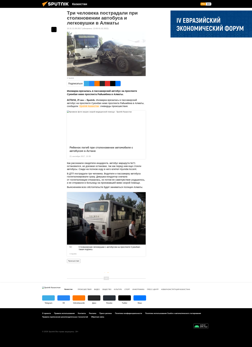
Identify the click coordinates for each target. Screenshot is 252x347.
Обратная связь (97, 317)
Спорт (127, 289)
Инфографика (138, 289)
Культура (118, 289)
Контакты (82, 313)
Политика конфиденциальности (128, 313)
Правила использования (64, 313)
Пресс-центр (153, 289)
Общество (106, 289)
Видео (97, 289)
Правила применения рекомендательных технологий (65, 317)
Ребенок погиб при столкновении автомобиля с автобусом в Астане (101, 149)
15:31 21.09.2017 (74, 28)
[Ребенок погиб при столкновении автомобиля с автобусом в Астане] (106, 127)
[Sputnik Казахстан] (56, 7)
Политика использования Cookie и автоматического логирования (173, 313)
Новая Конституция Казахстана (175, 289)
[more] (141, 156)
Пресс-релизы (105, 313)
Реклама (92, 313)
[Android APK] (201, 326)
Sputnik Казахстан (89, 106)
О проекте (46, 313)
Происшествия (73, 261)
